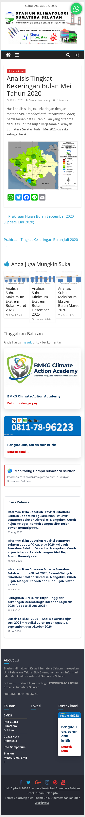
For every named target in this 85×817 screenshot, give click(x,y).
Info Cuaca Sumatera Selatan (11, 726)
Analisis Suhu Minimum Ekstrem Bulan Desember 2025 (40, 301)
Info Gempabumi (15, 747)
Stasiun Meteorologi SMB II (15, 757)
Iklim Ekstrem (16, 71)
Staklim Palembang (40, 100)
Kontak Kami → (18, 452)
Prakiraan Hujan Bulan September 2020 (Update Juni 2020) (39, 219)
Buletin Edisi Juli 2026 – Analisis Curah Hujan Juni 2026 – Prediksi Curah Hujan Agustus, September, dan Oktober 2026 (40, 623)
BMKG (8, 715)
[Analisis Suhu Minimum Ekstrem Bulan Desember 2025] (42, 277)
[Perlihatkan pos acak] (77, 55)
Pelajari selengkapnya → (25, 403)
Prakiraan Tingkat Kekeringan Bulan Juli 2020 (41, 242)
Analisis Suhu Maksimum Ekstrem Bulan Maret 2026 (68, 299)
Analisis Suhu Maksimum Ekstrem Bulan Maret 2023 (16, 299)
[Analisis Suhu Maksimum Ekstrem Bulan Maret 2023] (16, 277)
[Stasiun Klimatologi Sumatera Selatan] (8, 55)
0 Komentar (63, 100)
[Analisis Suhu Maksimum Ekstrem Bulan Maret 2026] (68, 277)
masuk (27, 342)
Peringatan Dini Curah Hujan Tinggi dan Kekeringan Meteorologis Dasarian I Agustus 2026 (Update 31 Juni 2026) (40, 602)
